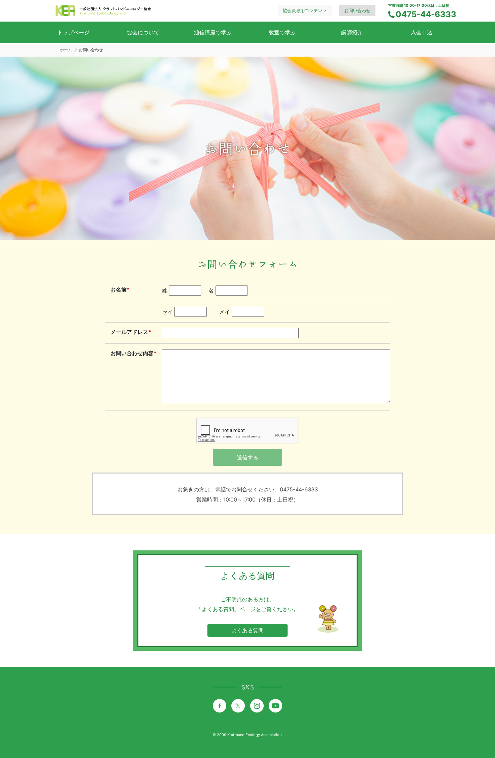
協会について (143, 32)
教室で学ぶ (282, 32)
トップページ (73, 32)
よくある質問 (247, 630)
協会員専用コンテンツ (305, 10)
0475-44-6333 (426, 14)
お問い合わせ (357, 10)
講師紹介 (352, 32)
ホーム (66, 49)
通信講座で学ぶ (213, 32)
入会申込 (421, 32)
